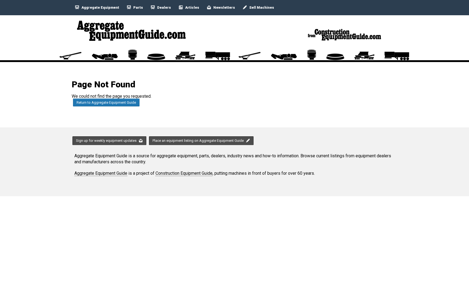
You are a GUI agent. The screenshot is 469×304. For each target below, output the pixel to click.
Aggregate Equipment (100, 7)
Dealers (163, 7)
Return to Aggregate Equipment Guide (106, 102)
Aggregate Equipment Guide (100, 173)
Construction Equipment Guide (184, 173)
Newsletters (224, 7)
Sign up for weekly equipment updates (106, 141)
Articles (191, 7)
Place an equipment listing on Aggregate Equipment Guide (199, 141)
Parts (137, 7)
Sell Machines (261, 7)
